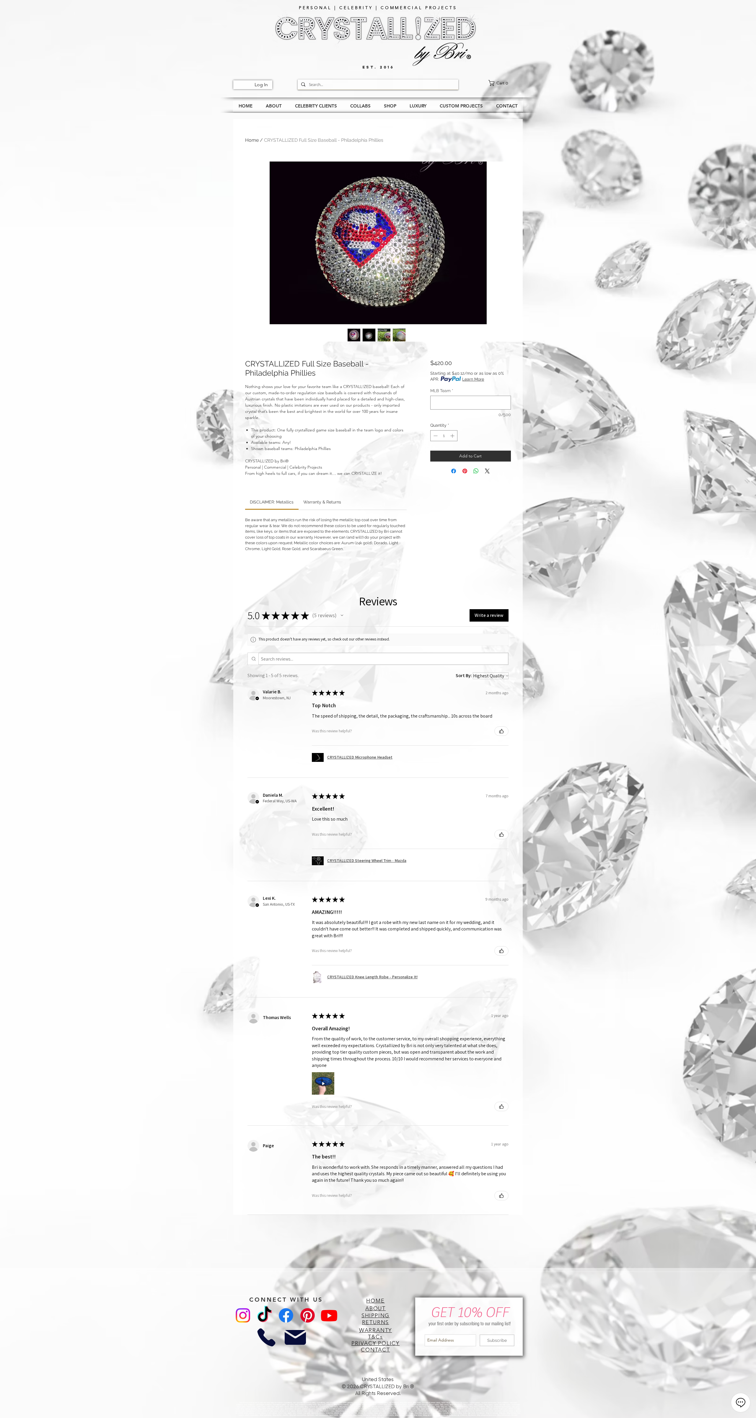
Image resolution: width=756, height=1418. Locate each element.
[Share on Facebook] (453, 471)
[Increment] (453, 436)
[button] (342, 615)
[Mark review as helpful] (501, 731)
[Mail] (295, 1337)
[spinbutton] (444, 436)
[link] (505, 83)
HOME (375, 1301)
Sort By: (464, 675)
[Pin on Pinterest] (464, 471)
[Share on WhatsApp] (476, 471)
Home (252, 140)
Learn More (473, 379)
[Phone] (266, 1337)
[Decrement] (435, 436)
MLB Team (441, 390)
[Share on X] (487, 471)
